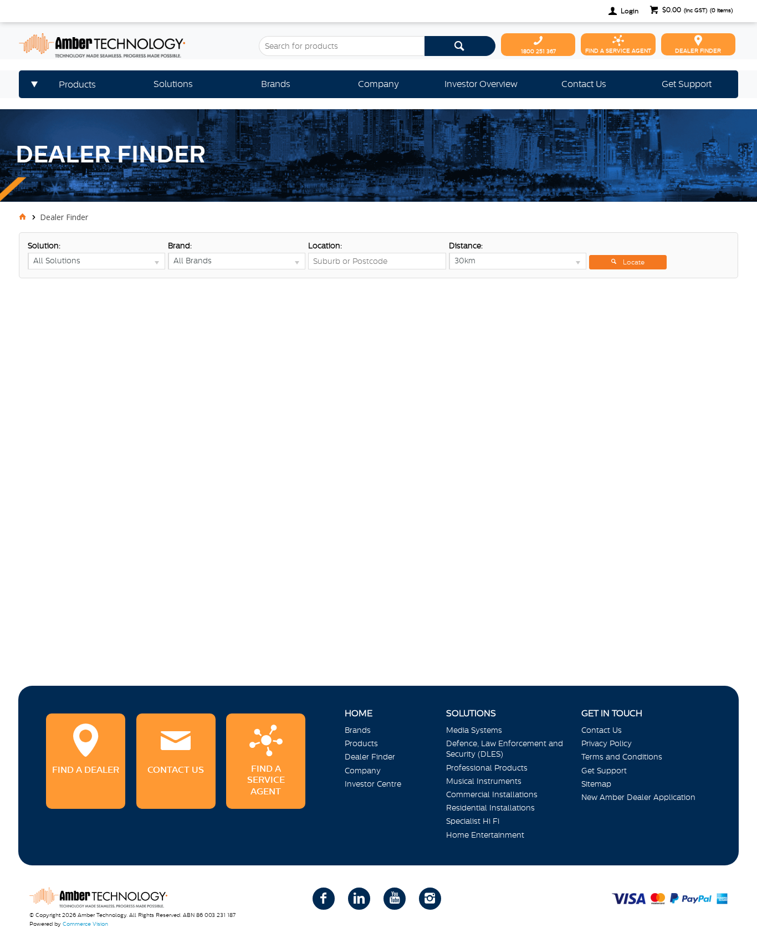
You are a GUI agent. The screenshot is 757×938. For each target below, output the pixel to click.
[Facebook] (324, 899)
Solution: (44, 245)
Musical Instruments (483, 781)
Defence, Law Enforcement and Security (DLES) (504, 748)
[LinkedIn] (359, 899)
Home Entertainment (485, 834)
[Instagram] (430, 899)
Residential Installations (490, 807)
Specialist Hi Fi (472, 821)
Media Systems (474, 730)
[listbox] (96, 261)
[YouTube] (394, 899)
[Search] (459, 46)
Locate (634, 262)
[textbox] (341, 46)
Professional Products (487, 767)
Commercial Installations (492, 794)
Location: (325, 245)
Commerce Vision (85, 924)
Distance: (466, 245)
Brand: (180, 245)
